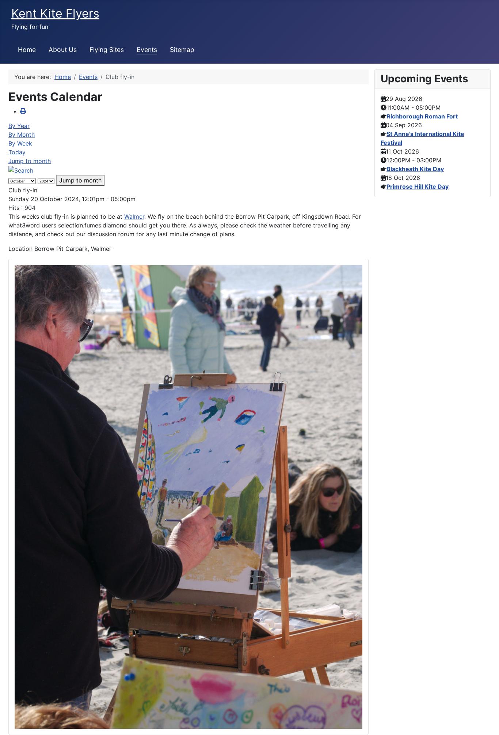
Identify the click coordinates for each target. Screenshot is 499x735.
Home (27, 49)
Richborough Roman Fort (422, 116)
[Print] (23, 111)
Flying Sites (106, 49)
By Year (19, 125)
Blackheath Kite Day (415, 169)
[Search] (20, 169)
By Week (20, 143)
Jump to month (29, 161)
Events (147, 49)
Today (17, 152)
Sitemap (182, 49)
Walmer (134, 216)
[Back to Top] (486, 721)
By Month (21, 134)
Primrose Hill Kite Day (417, 186)
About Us (63, 49)
